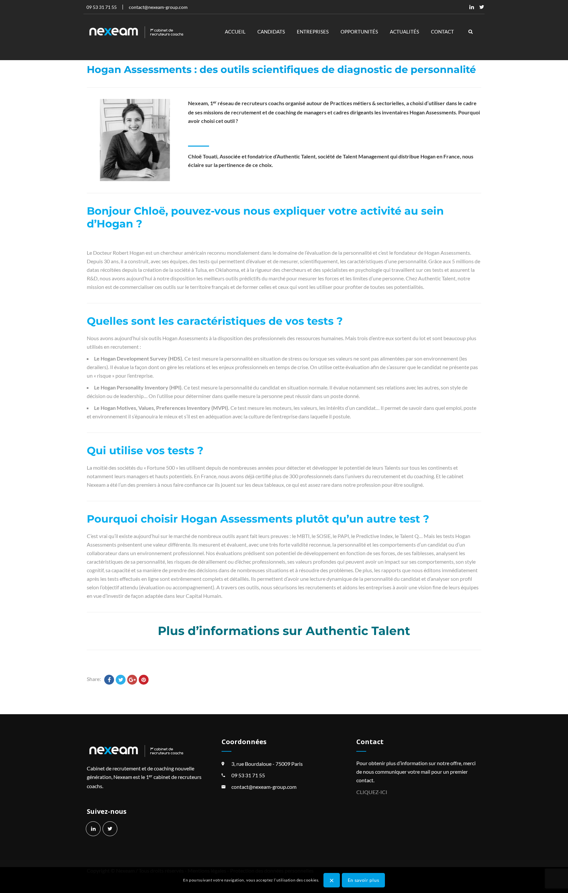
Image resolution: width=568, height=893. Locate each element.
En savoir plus (363, 879)
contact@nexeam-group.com (263, 787)
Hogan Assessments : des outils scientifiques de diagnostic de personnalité (281, 69)
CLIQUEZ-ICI (371, 792)
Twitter (481, 6)
